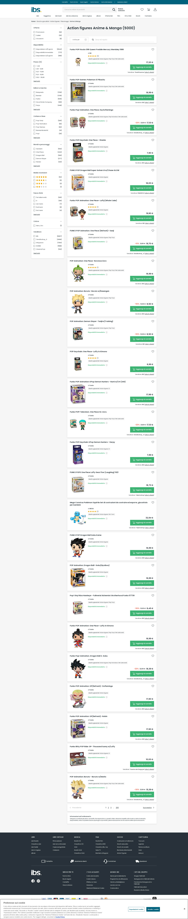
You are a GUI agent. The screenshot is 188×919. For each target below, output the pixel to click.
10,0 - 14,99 (40, 72)
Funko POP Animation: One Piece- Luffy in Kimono (92, 626)
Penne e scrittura (143, 847)
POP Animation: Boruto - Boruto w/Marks (88, 777)
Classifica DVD (100, 844)
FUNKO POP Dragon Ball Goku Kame (85, 535)
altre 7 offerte (149, 102)
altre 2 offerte (149, 253)
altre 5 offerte (149, 72)
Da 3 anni (39, 210)
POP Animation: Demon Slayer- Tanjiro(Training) (91, 321)
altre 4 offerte (149, 163)
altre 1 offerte (149, 223)
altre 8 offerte (149, 314)
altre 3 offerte (149, 133)
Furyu (38, 105)
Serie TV (98, 850)
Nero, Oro (39, 226)
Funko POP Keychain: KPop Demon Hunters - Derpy (92, 442)
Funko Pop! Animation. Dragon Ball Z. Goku (88, 656)
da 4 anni (39, 204)
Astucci (141, 853)
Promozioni (40, 32)
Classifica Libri (36, 844)
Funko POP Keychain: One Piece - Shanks (88, 140)
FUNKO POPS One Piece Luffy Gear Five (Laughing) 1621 (94, 472)
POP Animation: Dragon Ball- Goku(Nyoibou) (90, 565)
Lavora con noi (115, 885)
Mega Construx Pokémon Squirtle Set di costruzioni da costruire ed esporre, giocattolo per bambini (109, 503)
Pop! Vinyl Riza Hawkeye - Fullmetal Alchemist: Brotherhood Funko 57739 (102, 595)
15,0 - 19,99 (40, 74)
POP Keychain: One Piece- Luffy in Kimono (88, 351)
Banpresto (40, 92)
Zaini (140, 850)
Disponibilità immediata (44, 52)
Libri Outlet (34, 847)
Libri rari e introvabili (59, 844)
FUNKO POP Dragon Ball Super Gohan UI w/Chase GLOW (94, 170)
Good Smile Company (44, 102)
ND (90, 53)
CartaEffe (65, 2)
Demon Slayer (41, 158)
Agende (141, 844)
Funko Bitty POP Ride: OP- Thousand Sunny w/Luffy (92, 746)
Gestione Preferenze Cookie (95, 888)
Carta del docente (106, 2)
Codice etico (114, 888)
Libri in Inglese (35, 850)
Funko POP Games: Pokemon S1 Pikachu (87, 80)
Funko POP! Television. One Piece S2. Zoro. (88, 412)
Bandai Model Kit (42, 130)
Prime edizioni (57, 841)
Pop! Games (40, 127)
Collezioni (56, 850)
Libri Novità (34, 841)
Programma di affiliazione (119, 879)
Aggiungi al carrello (144, 67)
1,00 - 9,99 (39, 69)
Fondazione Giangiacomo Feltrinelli (143, 883)
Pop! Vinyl (39, 120)
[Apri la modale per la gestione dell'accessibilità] (154, 899)
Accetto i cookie (153, 909)
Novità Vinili (78, 850)
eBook (33, 853)
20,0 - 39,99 (40, 77)
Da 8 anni (39, 207)
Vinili (75, 847)
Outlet (38, 35)
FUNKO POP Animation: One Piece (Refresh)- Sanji (92, 231)
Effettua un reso (91, 882)
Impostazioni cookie (136, 909)
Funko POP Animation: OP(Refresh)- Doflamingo (91, 686)
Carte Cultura (94, 2)
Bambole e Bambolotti (124, 850)
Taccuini (141, 841)
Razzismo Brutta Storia (141, 890)
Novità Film (99, 841)
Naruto (38, 162)
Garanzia (89, 885)
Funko (38, 99)
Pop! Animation (41, 124)
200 (117, 808)
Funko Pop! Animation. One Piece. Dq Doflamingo (91, 110)
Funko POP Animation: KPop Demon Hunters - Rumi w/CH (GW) (98, 382)
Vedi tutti (37, 81)
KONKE (38, 246)
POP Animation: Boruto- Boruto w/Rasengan (89, 291)
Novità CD (77, 841)
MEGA (92, 509)
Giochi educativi (122, 844)
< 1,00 (38, 66)
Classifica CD (78, 844)
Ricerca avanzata (121, 9)
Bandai (38, 95)
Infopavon (39, 243)
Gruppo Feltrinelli (139, 876)
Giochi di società (122, 847)
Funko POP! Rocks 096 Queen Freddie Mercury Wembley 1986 (97, 49)
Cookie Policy (60, 917)
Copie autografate (59, 847)
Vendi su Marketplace (117, 882)
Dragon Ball (40, 155)
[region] (94, 909)
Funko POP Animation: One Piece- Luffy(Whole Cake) (93, 200)
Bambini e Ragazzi (102, 853)
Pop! (37, 133)
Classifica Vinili (79, 853)
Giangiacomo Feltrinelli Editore (144, 879)
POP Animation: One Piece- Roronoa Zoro (88, 261)
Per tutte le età (41, 197)
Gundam (39, 149)
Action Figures (121, 853)
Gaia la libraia (67, 885)
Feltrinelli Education (140, 887)
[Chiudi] (184, 908)
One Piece (40, 152)
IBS (37, 236)
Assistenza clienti (122, 2)
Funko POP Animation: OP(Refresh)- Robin (88, 716)
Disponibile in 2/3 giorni (44, 56)
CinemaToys (40, 249)
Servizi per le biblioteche (118, 876)
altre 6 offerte (149, 465)
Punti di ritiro (74, 2)
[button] (114, 9)
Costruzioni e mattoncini (125, 841)
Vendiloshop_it (41, 239)
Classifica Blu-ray (102, 847)
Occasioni (39, 39)
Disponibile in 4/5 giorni (44, 49)
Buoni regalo (84, 2)
